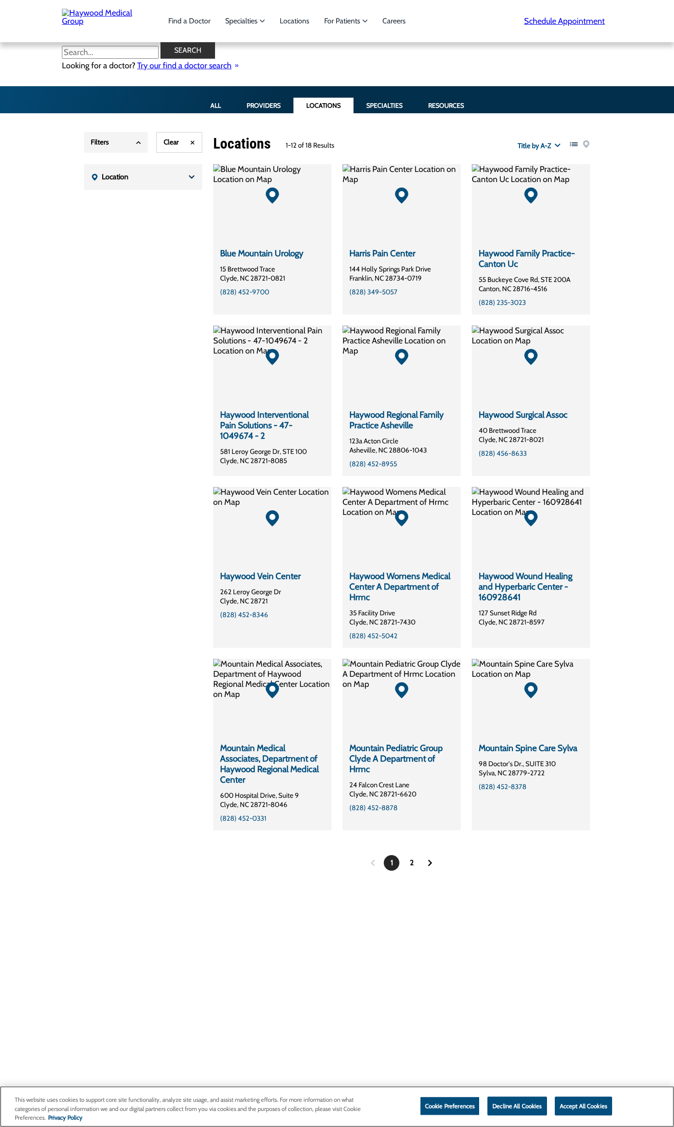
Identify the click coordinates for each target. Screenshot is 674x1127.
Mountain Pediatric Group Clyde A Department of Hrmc (396, 758)
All (215, 105)
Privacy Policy (65, 1117)
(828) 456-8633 (503, 453)
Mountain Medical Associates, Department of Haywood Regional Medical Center (269, 764)
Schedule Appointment (564, 21)
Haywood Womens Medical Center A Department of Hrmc (399, 586)
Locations (294, 21)
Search (187, 50)
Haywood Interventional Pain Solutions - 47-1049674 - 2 (264, 425)
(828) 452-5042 (373, 636)
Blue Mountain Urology (262, 253)
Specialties (242, 21)
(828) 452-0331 (243, 818)
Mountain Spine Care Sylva (528, 748)
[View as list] (574, 144)
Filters (100, 142)
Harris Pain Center (382, 253)
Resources (446, 105)
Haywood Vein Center (260, 576)
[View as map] (586, 144)
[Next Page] (430, 863)
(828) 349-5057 (373, 292)
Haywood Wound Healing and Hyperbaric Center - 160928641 (525, 586)
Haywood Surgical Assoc (523, 414)
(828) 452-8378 (502, 787)
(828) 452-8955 (373, 464)
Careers (394, 21)
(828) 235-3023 (502, 302)
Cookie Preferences (450, 1105)
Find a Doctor (189, 21)
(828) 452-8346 (244, 615)
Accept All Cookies (583, 1105)
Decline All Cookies (516, 1105)
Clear (171, 142)
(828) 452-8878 (373, 808)
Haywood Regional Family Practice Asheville (396, 420)
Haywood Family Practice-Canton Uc (527, 258)
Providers (264, 105)
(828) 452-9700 (244, 292)
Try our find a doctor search (184, 66)
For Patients (343, 21)
